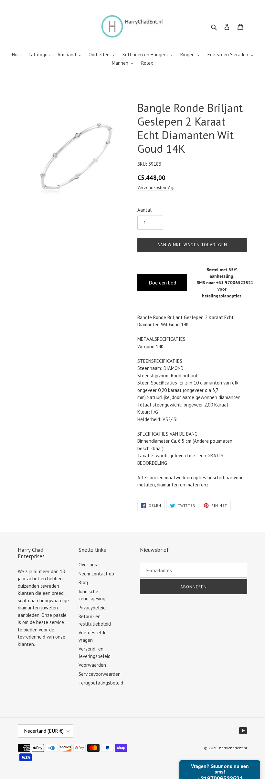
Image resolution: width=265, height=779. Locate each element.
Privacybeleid (92, 608)
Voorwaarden (92, 665)
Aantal (144, 210)
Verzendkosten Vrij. (155, 187)
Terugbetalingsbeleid (101, 683)
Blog (83, 582)
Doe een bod (162, 282)
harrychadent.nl (233, 747)
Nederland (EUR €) (44, 731)
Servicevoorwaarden (100, 674)
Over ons (88, 565)
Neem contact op (96, 574)
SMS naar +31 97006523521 (225, 282)
